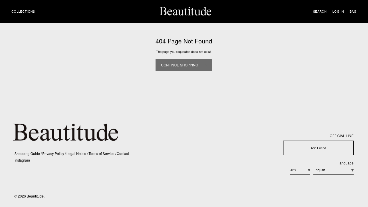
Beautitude (35, 195)
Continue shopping (179, 64)
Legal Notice (76, 153)
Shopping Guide (27, 153)
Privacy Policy (53, 153)
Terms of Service (102, 153)
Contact (123, 153)
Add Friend (318, 147)
